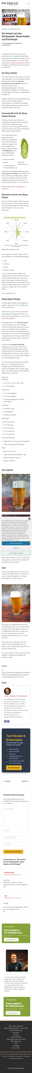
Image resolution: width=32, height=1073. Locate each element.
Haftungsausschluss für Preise (16, 1039)
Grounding (16, 1046)
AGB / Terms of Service (16, 1026)
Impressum (16, 1032)
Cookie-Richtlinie (16, 1037)
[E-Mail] (5, 721)
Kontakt (16, 1035)
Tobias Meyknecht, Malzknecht (15, 696)
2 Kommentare (6, 45)
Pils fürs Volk (20, 311)
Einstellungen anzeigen (16, 553)
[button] (29, 519)
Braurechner (16, 1048)
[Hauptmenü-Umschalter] (28, 3)
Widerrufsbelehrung (16, 1030)
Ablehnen (16, 548)
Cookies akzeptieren (16, 543)
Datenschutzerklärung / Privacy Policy (16, 1028)
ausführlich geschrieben (17, 63)
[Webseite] (8, 721)
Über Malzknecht (16, 1041)
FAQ (16, 1043)
